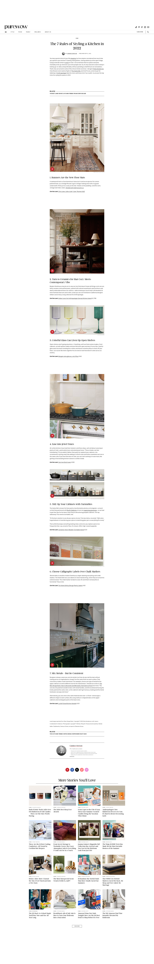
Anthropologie (61, 73)
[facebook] (72, 770)
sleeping (73, 58)
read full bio (72, 756)
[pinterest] (3, 21)
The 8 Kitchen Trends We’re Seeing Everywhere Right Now (68, 734)
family (28, 32)
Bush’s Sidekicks (72, 510)
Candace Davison (72, 53)
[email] (3, 38)
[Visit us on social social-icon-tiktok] (136, 27)
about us (48, 32)
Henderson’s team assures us (75, 188)
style (12, 32)
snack (67, 62)
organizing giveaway (90, 510)
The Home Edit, (76, 71)
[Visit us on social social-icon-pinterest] (139, 27)
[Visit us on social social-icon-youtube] (148, 27)
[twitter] (77, 770)
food (20, 32)
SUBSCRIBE (140, 32)
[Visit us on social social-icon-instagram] (145, 27)
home (77, 38)
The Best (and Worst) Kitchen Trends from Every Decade (68, 93)
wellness (37, 32)
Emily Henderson (98, 69)
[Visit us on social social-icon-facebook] (142, 27)
